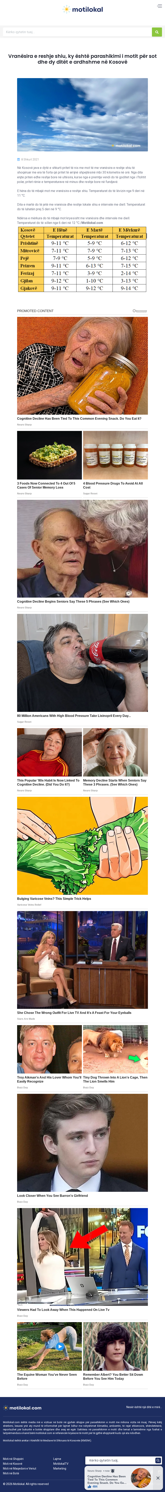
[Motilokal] (82, 11)
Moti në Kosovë (12, 1463)
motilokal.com (43, 1433)
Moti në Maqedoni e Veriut (19, 1468)
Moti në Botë (11, 1473)
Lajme (57, 1458)
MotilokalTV (60, 1463)
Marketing (59, 1468)
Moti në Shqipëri (13, 1458)
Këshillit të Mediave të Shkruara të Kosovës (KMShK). (61, 1440)
